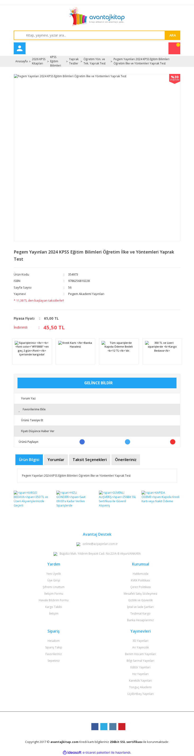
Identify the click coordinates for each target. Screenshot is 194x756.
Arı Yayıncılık (140, 647)
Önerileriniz (126, 459)
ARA (172, 35)
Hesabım (54, 641)
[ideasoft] (72, 752)
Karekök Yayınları (140, 681)
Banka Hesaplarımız (140, 620)
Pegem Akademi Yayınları (86, 294)
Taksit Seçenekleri (90, 459)
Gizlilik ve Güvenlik (140, 600)
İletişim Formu (53, 594)
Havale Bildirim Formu (54, 600)
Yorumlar (56, 459)
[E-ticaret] (96, 752)
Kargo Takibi (53, 607)
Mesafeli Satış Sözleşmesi (140, 594)
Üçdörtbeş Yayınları (140, 694)
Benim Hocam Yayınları (140, 654)
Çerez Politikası (140, 587)
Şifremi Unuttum (54, 587)
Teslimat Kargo (140, 613)
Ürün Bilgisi (29, 459)
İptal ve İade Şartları (140, 607)
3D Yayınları (140, 641)
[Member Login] (20, 48)
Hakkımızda (140, 574)
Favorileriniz (53, 654)
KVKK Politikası (140, 580)
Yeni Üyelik (53, 574)
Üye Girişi (53, 580)
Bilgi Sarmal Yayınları (140, 661)
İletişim (53, 613)
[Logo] (97, 17)
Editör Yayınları (140, 667)
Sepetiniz (54, 661)
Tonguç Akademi (140, 687)
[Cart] (174, 48)
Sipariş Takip (53, 647)
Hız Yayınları (140, 674)
